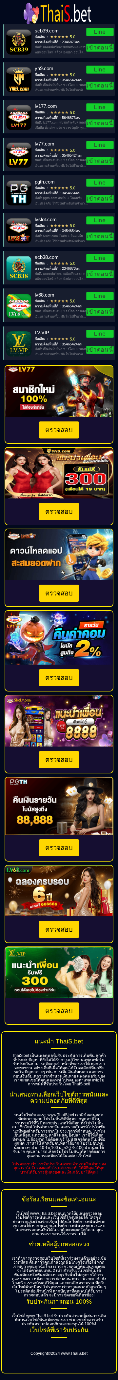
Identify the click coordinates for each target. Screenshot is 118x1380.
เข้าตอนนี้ (100, 47)
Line (100, 31)
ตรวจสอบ (59, 430)
